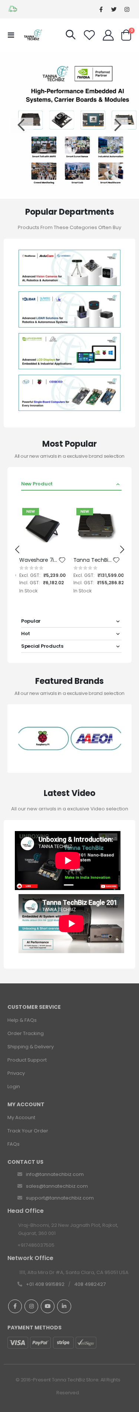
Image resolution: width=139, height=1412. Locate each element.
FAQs (13, 1144)
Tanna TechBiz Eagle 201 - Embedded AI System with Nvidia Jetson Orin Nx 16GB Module (93, 560)
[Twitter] (114, 9)
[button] (62, 560)
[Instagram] (127, 9)
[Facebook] (101, 9)
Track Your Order (27, 1130)
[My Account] (108, 35)
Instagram (31, 1306)
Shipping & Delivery (30, 1046)
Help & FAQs (22, 1020)
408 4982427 (90, 1284)
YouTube (47, 1306)
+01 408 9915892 (45, 1284)
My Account (21, 1117)
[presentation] (17, 549)
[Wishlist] (89, 35)
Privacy (16, 1073)
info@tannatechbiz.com (55, 1174)
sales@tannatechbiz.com (57, 1186)
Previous (22, 125)
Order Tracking (25, 1033)
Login (13, 1086)
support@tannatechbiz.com (60, 1197)
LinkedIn (64, 1306)
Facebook (15, 1306)
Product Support (27, 1059)
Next (117, 125)
